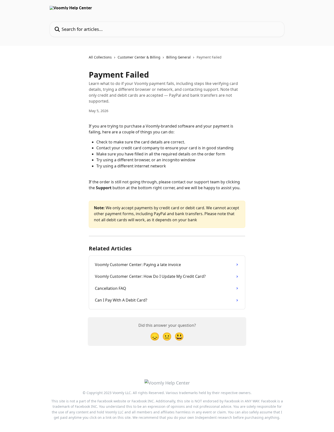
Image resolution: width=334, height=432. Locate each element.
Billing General (178, 57)
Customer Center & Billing (139, 57)
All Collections (100, 57)
